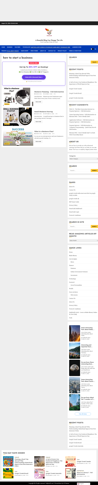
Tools (70, 318)
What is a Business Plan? (44, 131)
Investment (74, 275)
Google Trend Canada (75, 89)
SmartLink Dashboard (75, 208)
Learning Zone (76, 47)
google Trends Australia (76, 98)
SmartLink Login (74, 212)
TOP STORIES (73, 259)
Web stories (74, 295)
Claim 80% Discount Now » (34, 77)
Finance (10, 51)
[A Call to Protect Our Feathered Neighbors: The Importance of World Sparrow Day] (39, 461)
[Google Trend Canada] (70, 461)
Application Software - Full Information (80, 120)
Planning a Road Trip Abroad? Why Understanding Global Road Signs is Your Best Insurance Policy (82, 75)
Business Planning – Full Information (49, 92)
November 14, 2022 (51, 475)
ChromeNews (58, 483)
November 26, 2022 (83, 463)
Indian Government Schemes (79, 272)
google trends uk (74, 198)
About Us (43, 51)
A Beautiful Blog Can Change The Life (49, 40)
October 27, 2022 (82, 476)
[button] (95, 49)
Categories (72, 156)
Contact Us (51, 51)
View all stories (83, 414)
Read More (38, 102)
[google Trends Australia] (39, 473)
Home (3, 47)
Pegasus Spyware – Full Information (79, 111)
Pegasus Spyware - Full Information (79, 125)
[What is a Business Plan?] (18, 136)
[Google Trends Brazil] (8, 473)
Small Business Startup (43, 112)
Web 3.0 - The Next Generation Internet (81, 109)
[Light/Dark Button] (92, 49)
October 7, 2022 (48, 94)
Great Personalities (76, 285)
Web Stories (34, 51)
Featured (17, 47)
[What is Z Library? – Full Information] (70, 473)
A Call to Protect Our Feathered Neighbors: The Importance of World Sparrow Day (54, 461)
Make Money (24, 51)
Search (73, 57)
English (81, 483)
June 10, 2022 (48, 133)
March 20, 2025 (51, 466)
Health (71, 288)
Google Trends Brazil (75, 93)
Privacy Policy (62, 51)
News (72, 262)
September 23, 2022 (49, 114)
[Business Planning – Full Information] (18, 97)
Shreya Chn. (39, 94)
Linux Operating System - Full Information (81, 114)
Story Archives (73, 292)
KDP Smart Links (74, 202)
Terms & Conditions (75, 51)
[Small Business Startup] (18, 117)
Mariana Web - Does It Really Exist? (79, 133)
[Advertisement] (46, 10)
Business (9, 47)
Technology (46, 47)
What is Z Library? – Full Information (85, 473)
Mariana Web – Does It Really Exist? (79, 116)
